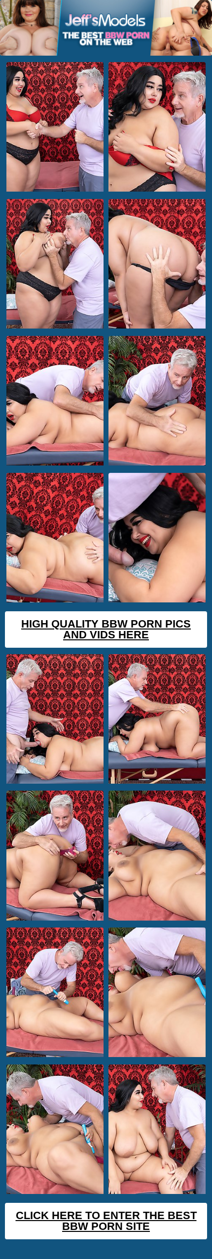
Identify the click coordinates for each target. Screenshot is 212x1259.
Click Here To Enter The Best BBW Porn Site (106, 1220)
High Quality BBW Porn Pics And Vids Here (106, 629)
